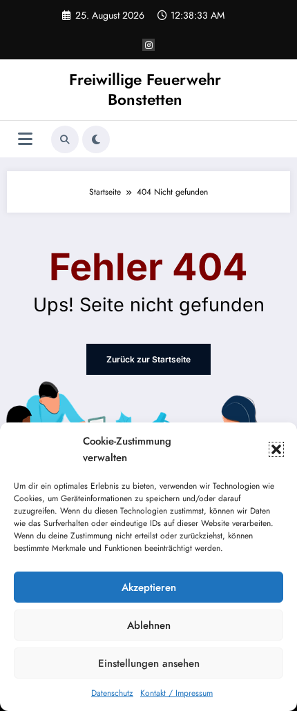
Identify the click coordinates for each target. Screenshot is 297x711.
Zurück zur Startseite (148, 359)
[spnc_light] (96, 139)
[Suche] (65, 139)
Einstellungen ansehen (149, 663)
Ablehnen (149, 625)
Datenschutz (112, 693)
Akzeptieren (149, 587)
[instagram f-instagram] (148, 45)
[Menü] (25, 139)
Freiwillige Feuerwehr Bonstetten (145, 89)
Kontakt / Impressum (176, 693)
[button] (276, 449)
